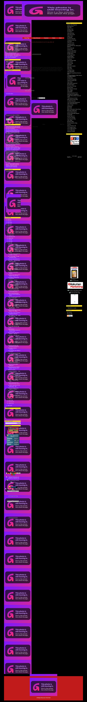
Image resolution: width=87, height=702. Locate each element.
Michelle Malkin (70, 56)
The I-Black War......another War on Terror (13, 308)
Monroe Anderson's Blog (72, 123)
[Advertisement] (9, 22)
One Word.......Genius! (12, 280)
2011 (8, 224)
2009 (8, 227)
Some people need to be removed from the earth (13, 288)
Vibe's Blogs (69, 120)
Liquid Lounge (70, 63)
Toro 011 (69, 124)
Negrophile (69, 64)
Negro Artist (69, 68)
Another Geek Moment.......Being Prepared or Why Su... (14, 302)
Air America (69, 59)
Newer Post (25, 124)
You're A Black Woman (71, 128)
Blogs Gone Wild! (69, 313)
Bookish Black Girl (71, 116)
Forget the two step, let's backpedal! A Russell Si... (13, 346)
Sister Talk (69, 27)
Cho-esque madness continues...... (12, 349)
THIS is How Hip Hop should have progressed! (14, 374)
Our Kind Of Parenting (71, 79)
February (10, 401)
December (10, 231)
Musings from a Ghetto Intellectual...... (12, 266)
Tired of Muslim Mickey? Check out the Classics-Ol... (14, 362)
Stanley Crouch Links (71, 52)
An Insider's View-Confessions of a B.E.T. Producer (14, 254)
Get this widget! (13, 471)
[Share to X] (42, 98)
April (9, 398)
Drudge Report (70, 53)
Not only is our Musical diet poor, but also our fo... (13, 291)
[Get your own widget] (10, 501)
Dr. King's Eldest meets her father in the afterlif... (13, 305)
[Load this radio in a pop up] (18, 501)
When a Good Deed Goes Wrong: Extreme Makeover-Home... (14, 294)
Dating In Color (70, 29)
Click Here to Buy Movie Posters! (75, 291)
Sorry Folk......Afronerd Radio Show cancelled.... (14, 261)
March (9, 400)
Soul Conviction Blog (71, 118)
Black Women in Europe (72, 88)
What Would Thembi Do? (72, 83)
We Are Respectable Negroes (73, 113)
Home (44, 124)
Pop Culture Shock (71, 34)
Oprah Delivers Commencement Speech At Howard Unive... (14, 330)
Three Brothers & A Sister (72, 98)
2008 (8, 228)
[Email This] (39, 98)
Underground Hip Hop (71, 40)
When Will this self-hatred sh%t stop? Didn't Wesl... (14, 249)
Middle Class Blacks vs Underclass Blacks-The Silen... (13, 269)
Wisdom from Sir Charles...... (14, 324)
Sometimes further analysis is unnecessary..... (14, 246)
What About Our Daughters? (73, 94)
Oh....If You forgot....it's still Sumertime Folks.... (13, 257)
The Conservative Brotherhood (73, 102)
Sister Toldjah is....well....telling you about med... (14, 316)
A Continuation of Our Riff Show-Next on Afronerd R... (14, 264)
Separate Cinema (70, 44)
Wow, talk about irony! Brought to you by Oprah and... (14, 354)
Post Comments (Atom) (33, 126)
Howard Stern (70, 49)
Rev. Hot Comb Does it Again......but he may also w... (13, 342)
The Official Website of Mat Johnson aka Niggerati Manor (74, 76)
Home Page (26, 38)
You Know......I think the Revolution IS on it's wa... (13, 358)
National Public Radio (71, 60)
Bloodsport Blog (70, 121)
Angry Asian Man (70, 33)
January (10, 403)
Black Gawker (70, 61)
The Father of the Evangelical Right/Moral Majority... (14, 313)
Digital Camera (80, 157)
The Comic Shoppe (71, 117)
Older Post (62, 124)
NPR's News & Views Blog (72, 99)
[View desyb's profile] (15, 501)
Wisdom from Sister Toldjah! (13, 360)
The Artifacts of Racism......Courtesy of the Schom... (14, 339)
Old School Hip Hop (71, 38)
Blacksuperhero (70, 26)
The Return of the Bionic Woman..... (13, 273)
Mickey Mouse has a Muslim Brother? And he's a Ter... (14, 368)
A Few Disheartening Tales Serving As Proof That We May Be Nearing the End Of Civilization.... (13, 127)
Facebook (46, 38)
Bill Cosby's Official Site (72, 110)
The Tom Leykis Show (71, 50)
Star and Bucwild (70, 48)
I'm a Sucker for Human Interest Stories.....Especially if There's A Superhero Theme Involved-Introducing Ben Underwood (12, 165)
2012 (8, 222)
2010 (8, 225)
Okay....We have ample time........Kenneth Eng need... (13, 380)
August (10, 238)
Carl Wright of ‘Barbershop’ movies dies (13, 278)
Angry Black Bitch (70, 71)
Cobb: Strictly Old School (72, 103)
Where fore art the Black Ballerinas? (13, 365)
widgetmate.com (69, 157)
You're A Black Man (71, 129)
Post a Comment (26, 105)
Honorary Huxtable (71, 131)
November (10, 233)
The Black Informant (71, 100)
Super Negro (69, 81)
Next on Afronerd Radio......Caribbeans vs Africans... (13, 391)
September (10, 236)
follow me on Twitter (17, 117)
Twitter (53, 38)
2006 (8, 405)
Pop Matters (69, 31)
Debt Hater (69, 67)
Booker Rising (70, 87)
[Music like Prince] (13, 491)
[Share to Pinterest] (44, 98)
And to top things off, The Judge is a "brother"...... (13, 389)
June (9, 241)
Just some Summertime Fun (14, 259)
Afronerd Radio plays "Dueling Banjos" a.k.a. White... (14, 311)
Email (60, 38)
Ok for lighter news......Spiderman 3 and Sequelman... (14, 395)
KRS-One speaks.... (12, 369)
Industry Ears (70, 77)
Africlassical (69, 106)
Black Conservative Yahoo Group (74, 109)
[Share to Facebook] (43, 98)
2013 (8, 220)
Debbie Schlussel (70, 57)
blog (74, 296)
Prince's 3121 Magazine (72, 24)
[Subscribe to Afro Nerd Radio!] (20, 89)
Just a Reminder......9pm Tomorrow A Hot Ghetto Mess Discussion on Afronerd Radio (13, 136)
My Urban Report (70, 84)
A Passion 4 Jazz (70, 42)
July (9, 239)
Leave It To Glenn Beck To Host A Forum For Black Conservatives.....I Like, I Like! (13, 139)
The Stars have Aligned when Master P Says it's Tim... (14, 275)
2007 (8, 230)
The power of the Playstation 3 (14, 323)
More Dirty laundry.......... (13, 355)
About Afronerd (36, 38)
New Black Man (70, 30)
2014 (8, 219)
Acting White (69, 91)
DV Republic (69, 37)
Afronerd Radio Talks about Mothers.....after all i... (13, 333)
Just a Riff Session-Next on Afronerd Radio (13, 282)
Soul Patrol (69, 41)
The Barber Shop (70, 70)
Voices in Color (70, 105)
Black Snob (69, 107)
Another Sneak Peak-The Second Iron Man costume (14, 383)
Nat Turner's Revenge (71, 86)
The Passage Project (71, 127)
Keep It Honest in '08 (71, 125)
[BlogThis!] (40, 98)
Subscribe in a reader (10, 122)
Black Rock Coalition (71, 66)
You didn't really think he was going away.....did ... (14, 386)
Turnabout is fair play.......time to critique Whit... (14, 372)
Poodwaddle (69, 114)
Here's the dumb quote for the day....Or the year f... (14, 297)
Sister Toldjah (70, 90)
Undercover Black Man (71, 80)
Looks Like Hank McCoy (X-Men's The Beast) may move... (13, 285)
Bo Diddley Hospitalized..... (13, 299)
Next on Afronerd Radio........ (14, 244)
